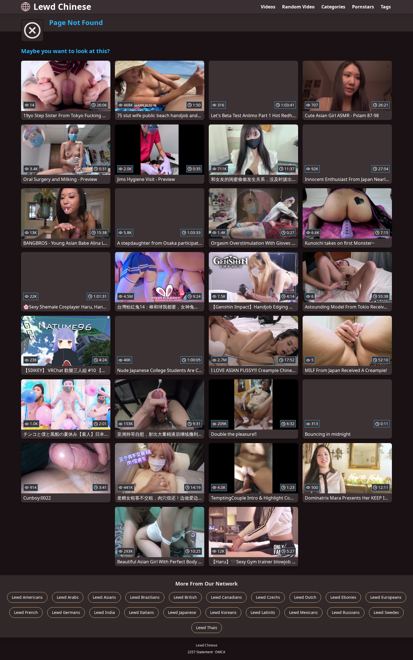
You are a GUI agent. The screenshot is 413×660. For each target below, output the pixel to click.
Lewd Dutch (305, 597)
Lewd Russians (346, 612)
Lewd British (185, 597)
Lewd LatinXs (263, 612)
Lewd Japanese (182, 612)
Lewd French (26, 612)
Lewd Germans (66, 612)
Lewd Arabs (68, 597)
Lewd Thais (206, 627)
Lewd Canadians (226, 597)
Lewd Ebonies (343, 597)
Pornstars (363, 7)
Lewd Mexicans (303, 612)
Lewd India (104, 612)
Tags (386, 7)
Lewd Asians (104, 597)
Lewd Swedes (386, 612)
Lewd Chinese (62, 6)
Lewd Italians (141, 612)
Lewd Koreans (223, 612)
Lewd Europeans (385, 597)
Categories (333, 7)
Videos (268, 7)
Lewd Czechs (268, 597)
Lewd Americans (27, 597)
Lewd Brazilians (145, 597)
